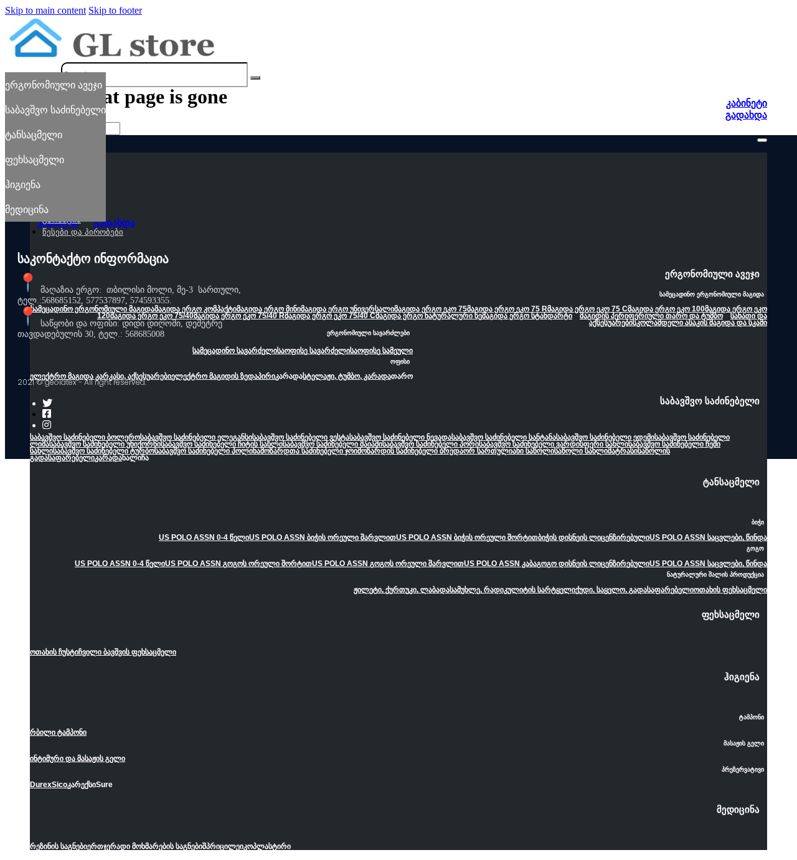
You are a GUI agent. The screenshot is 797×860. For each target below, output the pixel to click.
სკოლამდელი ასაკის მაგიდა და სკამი (700, 322)
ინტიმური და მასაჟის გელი (77, 758)
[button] (398, 277)
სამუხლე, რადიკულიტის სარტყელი (512, 589)
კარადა (108, 457)
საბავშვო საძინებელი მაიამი (332, 444)
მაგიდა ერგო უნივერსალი (347, 309)
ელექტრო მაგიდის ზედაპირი (223, 376)
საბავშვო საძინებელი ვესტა (300, 437)
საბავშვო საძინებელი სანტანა (503, 437)
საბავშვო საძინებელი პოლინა (207, 451)
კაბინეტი (746, 103)
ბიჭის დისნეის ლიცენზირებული (593, 537)
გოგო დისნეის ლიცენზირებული (593, 563)
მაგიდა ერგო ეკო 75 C (587, 309)
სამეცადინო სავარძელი (234, 350)
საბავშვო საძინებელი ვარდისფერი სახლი (553, 444)
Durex (41, 784)
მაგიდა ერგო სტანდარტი (527, 315)
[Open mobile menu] (762, 140)
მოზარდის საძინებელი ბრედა (410, 451)
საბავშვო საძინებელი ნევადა (400, 437)
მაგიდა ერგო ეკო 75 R (507, 309)
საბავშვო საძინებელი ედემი (605, 437)
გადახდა (746, 115)
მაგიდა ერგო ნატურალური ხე (428, 315)
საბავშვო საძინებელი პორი (430, 444)
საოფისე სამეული (381, 350)
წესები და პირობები (82, 232)
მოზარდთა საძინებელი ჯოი (308, 451)
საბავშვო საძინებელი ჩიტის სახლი (222, 444)
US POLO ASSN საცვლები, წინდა (708, 537)
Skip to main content (45, 10)
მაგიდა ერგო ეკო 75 (430, 309)
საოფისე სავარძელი (313, 350)
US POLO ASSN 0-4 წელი (204, 537)
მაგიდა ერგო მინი (269, 309)
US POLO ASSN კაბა (500, 563)
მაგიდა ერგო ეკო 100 (666, 309)
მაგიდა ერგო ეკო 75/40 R (239, 315)
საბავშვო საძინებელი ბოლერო (85, 437)
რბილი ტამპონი (58, 732)
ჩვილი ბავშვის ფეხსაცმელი (127, 652)
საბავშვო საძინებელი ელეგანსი (196, 437)
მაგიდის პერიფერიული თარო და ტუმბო (651, 315)
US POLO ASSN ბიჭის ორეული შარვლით (322, 537)
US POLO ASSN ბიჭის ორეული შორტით (467, 537)
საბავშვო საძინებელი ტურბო (103, 451)
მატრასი (623, 451)
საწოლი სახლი (581, 451)
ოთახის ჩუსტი (54, 652)
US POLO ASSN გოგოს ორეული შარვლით (388, 563)
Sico (59, 784)
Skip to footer (115, 10)
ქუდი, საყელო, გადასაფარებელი (634, 589)
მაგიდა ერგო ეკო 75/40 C (330, 315)
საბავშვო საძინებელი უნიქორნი (105, 444)
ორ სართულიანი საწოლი (508, 451)
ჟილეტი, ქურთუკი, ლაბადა (402, 589)
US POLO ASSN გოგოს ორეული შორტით (238, 563)
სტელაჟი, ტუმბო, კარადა (347, 376)
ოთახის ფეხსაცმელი (730, 589)
